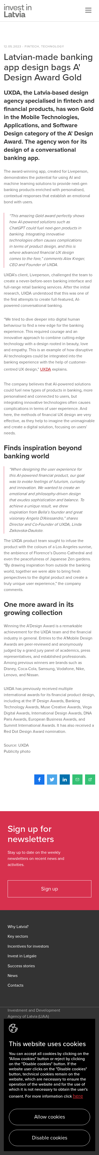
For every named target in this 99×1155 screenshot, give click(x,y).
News (13, 975)
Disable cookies (49, 1138)
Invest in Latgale (22, 956)
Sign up (49, 889)
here (78, 1096)
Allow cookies (49, 1117)
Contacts (15, 985)
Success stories (21, 966)
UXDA (45, 369)
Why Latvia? (18, 926)
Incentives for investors (28, 946)
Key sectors (18, 936)
